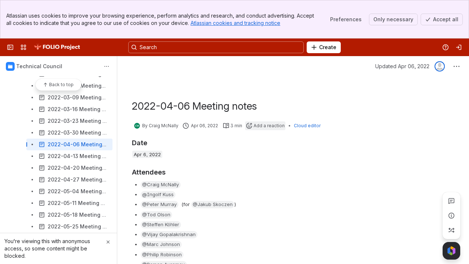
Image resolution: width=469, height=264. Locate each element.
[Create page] (451, 230)
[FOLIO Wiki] (56, 47)
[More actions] (106, 66)
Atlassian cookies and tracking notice (235, 23)
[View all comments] (451, 201)
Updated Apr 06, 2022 (402, 66)
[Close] (108, 242)
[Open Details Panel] (451, 215)
